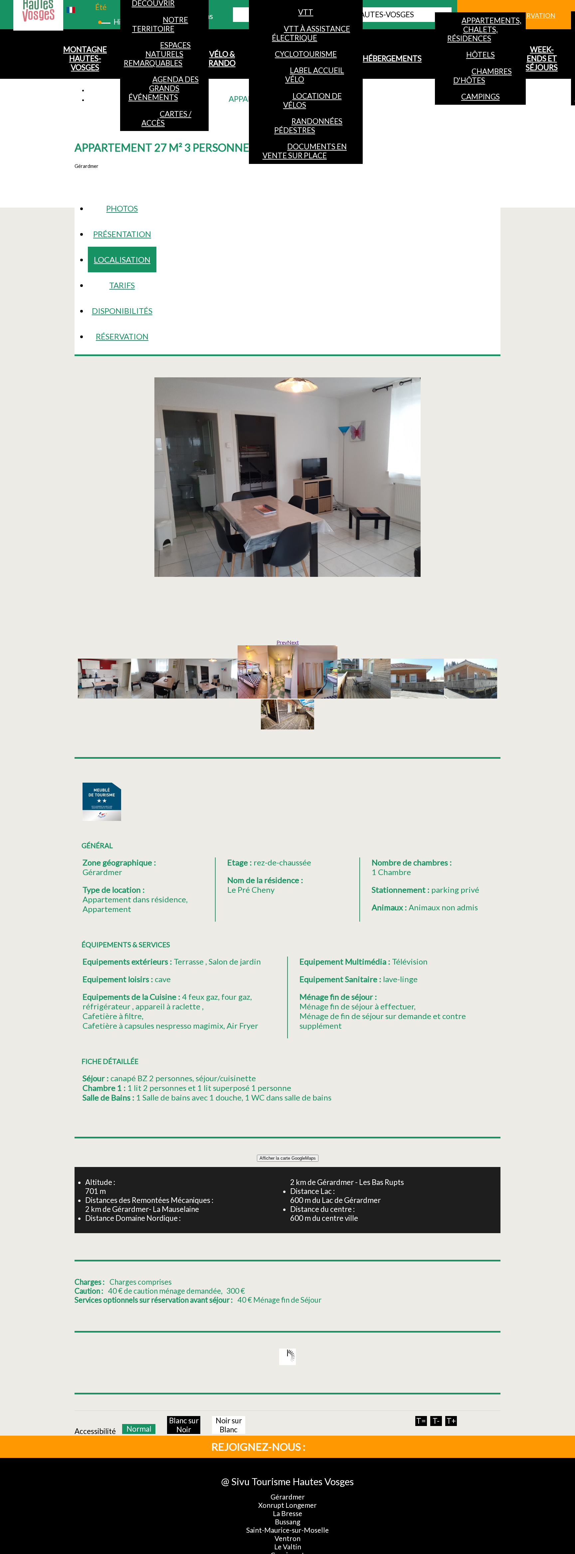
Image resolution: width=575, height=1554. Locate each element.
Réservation (122, 336)
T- (436, 1420)
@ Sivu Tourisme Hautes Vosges (287, 1481)
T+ (451, 1420)
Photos (122, 208)
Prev (282, 642)
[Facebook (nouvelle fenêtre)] (330, 1446)
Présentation (122, 234)
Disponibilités (122, 311)
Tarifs (122, 285)
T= (421, 1420)
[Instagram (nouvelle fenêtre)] (352, 1446)
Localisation (122, 259)
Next (293, 642)
